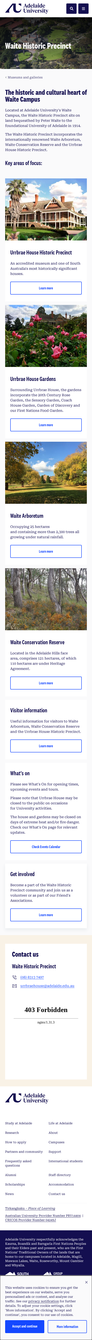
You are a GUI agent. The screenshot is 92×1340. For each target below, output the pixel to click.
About (53, 1132)
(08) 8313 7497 (32, 977)
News (9, 1194)
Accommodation (61, 1184)
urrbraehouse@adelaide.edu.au (47, 986)
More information (67, 1326)
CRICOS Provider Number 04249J (30, 1220)
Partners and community (24, 1151)
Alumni (10, 1175)
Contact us (57, 1194)
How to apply (15, 1142)
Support (55, 1151)
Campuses (56, 1142)
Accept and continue (24, 1326)
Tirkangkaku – (30, 1208)
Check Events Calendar (46, 846)
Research (12, 1132)
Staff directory (60, 1175)
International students (66, 1161)
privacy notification (43, 1301)
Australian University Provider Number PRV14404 (43, 1215)
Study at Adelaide (18, 1123)
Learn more (46, 287)
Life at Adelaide (61, 1123)
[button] (86, 1282)
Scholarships (15, 1184)
